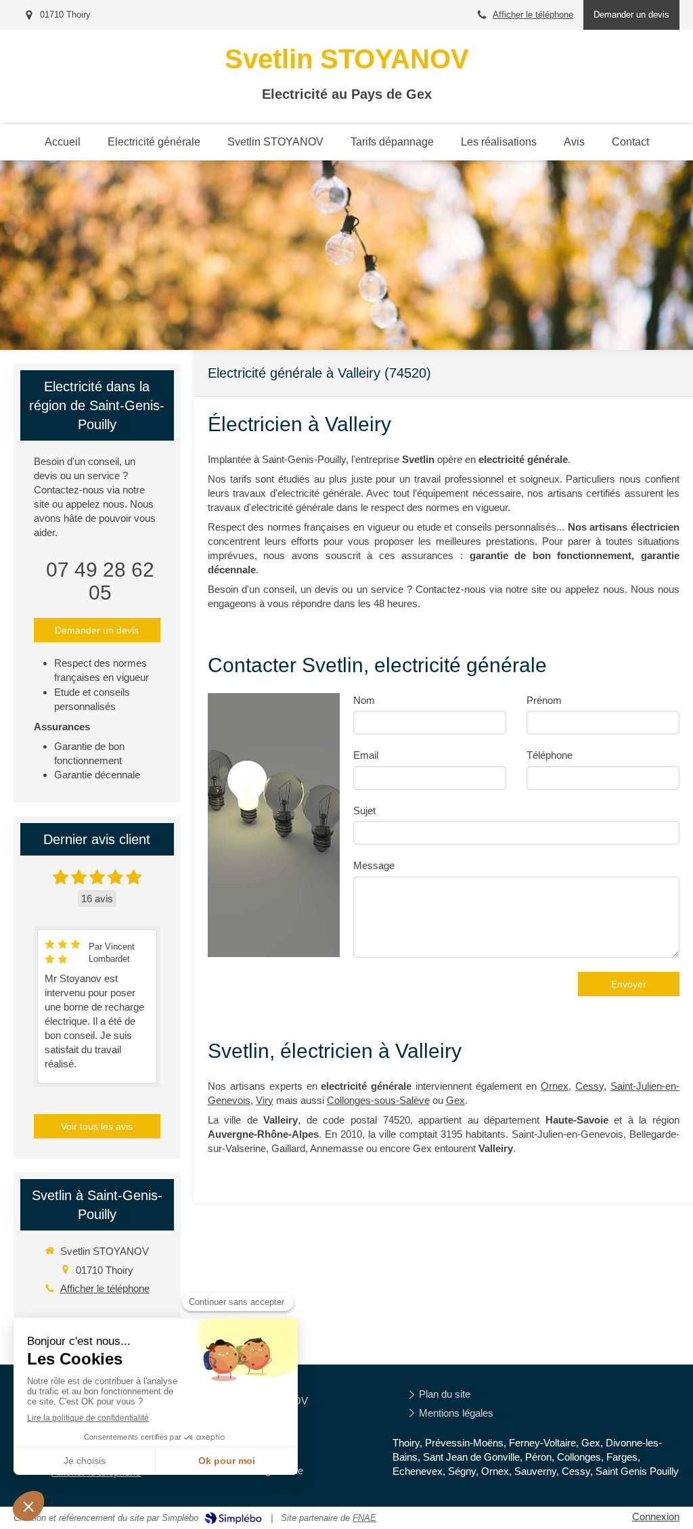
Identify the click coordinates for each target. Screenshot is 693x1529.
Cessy (589, 1086)
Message (374, 865)
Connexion (655, 1516)
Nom (364, 700)
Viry (264, 1100)
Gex (455, 1100)
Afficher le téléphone (533, 14)
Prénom (544, 700)
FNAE (364, 1518)
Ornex (554, 1086)
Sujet (364, 810)
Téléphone (550, 755)
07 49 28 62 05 (100, 581)
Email (365, 755)
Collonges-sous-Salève (378, 1100)
